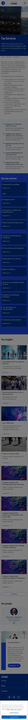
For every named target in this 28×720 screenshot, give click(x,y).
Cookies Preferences (14, 712)
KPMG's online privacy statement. (14, 709)
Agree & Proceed (14, 717)
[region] (14, 710)
